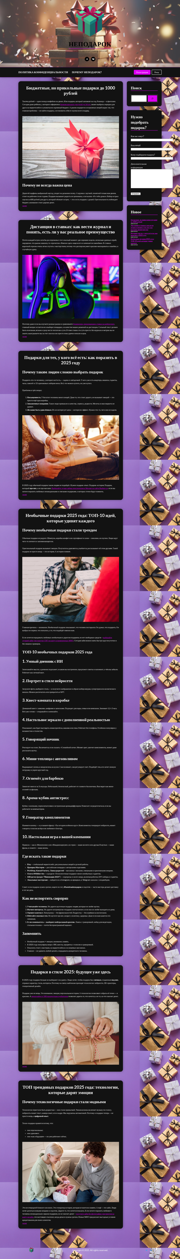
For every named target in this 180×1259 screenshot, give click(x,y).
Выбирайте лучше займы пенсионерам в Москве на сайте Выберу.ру (80, 488)
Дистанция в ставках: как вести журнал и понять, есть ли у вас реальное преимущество (70, 229)
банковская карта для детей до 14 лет (75, 104)
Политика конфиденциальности (43, 72)
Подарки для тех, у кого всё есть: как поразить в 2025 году (70, 360)
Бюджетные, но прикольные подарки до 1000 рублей (70, 90)
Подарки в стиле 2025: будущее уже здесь (71, 971)
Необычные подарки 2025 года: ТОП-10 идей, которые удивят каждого (71, 518)
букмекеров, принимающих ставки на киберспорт (93, 324)
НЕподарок (90, 44)
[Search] (152, 98)
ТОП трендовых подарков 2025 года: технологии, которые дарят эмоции (71, 1089)
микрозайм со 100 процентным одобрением (49, 996)
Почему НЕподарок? (87, 72)
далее (24, 206)
